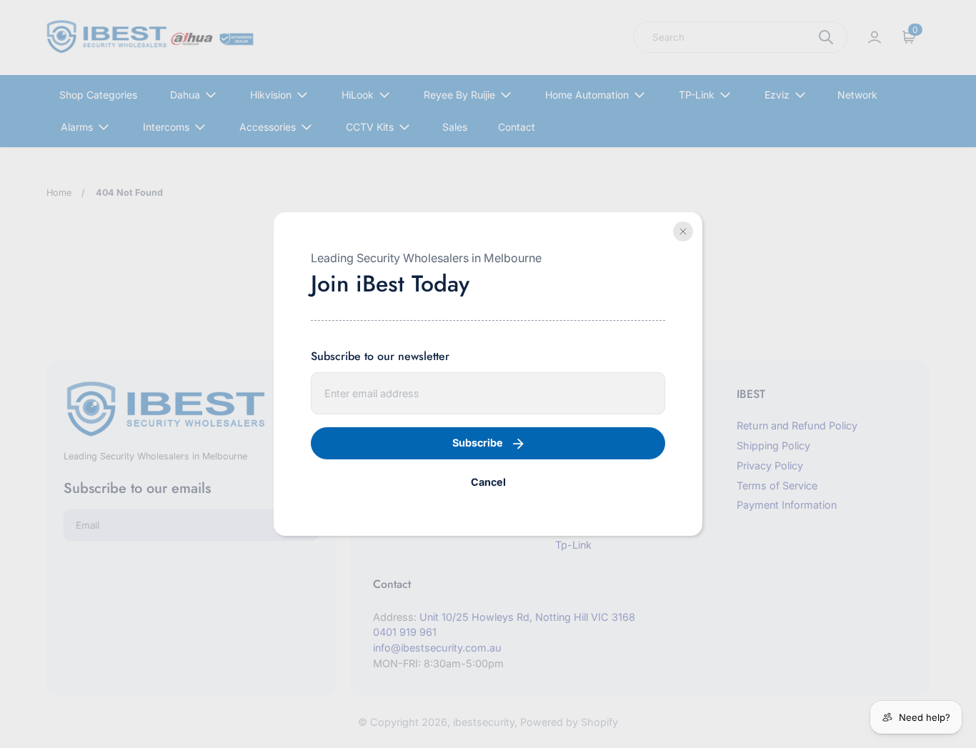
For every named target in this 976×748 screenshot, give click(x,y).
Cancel (488, 482)
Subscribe (477, 443)
